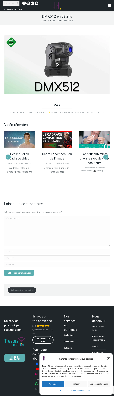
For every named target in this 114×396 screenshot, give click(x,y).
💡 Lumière (52, 112)
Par (65, 112)
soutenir (14, 358)
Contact (95, 346)
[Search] (16, 3)
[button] (108, 358)
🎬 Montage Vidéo (101, 171)
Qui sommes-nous (98, 328)
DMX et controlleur (26, 112)
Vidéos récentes (41, 112)
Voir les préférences (99, 384)
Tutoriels (68, 348)
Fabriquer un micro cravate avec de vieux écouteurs (94, 158)
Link (58, 105)
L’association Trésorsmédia (98, 338)
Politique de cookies (68, 390)
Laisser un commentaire (94, 112)
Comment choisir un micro (94, 168)
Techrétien (69, 335)
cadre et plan (13, 163)
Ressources (69, 341)
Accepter (53, 384)
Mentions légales (84, 390)
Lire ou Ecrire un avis (43, 340)
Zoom (19, 140)
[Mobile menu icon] (109, 5)
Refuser (76, 384)
